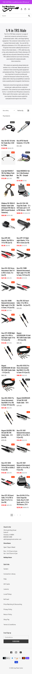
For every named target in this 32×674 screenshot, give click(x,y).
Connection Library (9, 574)
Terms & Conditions (10, 624)
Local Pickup (7, 594)
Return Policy (8, 614)
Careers (6, 569)
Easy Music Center (18, 668)
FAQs (5, 579)
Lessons (6, 589)
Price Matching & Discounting (13, 604)
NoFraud (6, 599)
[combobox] (16, 16)
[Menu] (29, 9)
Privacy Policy (8, 609)
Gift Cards (7, 584)
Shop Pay (6, 619)
